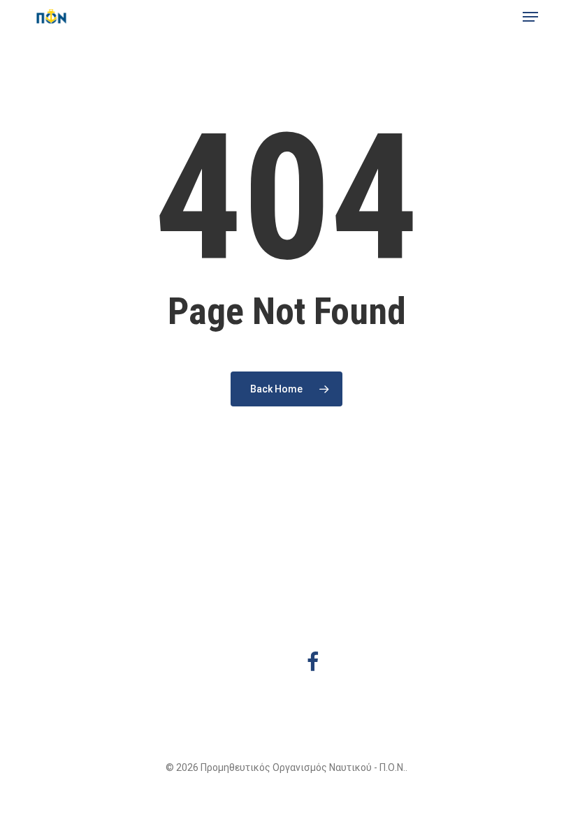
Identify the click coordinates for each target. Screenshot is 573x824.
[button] (530, 17)
